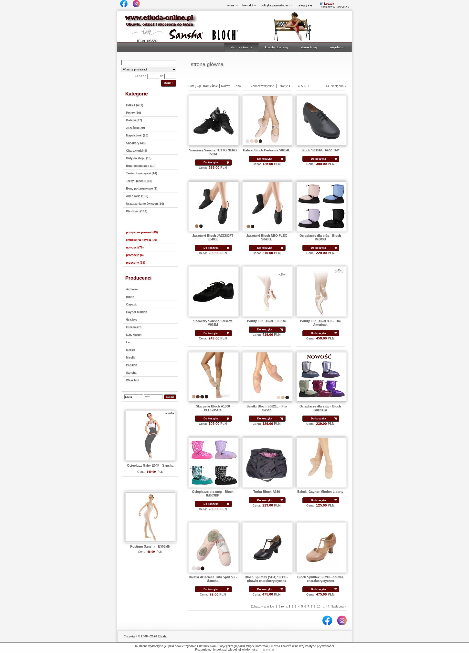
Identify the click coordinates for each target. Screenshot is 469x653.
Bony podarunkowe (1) (141, 188)
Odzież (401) (134, 105)
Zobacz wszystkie (262, 86)
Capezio (131, 304)
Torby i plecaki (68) (139, 181)
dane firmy (309, 47)
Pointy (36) (133, 112)
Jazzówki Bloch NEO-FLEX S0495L (266, 237)
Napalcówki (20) (137, 135)
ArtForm (132, 289)
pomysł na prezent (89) (142, 232)
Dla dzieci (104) (136, 211)
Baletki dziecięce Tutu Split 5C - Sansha (213, 579)
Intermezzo (133, 327)
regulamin (337, 47)
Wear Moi (132, 380)
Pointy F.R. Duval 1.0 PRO (266, 321)
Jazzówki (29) (135, 128)
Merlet (130, 350)
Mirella (130, 357)
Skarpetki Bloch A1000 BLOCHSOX (213, 408)
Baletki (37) (134, 120)
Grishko (131, 319)
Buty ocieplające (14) (140, 166)
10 (318, 86)
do (161, 76)
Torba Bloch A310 (266, 492)
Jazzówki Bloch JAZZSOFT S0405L (212, 237)
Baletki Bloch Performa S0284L (266, 150)
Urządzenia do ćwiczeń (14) (145, 203)
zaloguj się (304, 5)
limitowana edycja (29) (141, 240)
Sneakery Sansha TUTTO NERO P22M (213, 152)
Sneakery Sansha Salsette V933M (212, 322)
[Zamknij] (268, 649)
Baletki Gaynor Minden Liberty (320, 492)
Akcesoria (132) (137, 196)
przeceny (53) (135, 262)
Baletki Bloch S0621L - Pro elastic (266, 408)
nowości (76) (135, 247)
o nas (230, 5)
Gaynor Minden (136, 312)
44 (327, 86)
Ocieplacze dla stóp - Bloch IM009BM (320, 408)
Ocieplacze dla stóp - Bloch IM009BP (213, 493)
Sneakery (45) (136, 143)
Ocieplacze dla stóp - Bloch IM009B (320, 237)
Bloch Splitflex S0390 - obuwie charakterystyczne (320, 579)
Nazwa (225, 86)
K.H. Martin (133, 335)
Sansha (131, 372)
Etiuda (162, 636)
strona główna (241, 47)
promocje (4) (135, 255)
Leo (128, 342)
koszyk (329, 3)
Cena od (140, 76)
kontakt (247, 5)
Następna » (338, 86)
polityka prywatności (275, 5)
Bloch (130, 297)
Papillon (131, 365)
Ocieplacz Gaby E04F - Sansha (150, 465)
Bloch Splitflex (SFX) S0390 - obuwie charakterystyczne (266, 579)
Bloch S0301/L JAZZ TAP (320, 150)
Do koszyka (210, 162)
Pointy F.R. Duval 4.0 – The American (320, 322)
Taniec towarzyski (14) (141, 173)
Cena (237, 86)
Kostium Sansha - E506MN (150, 546)
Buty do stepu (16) (138, 158)
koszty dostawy (276, 47)
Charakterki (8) (136, 150)
